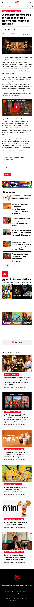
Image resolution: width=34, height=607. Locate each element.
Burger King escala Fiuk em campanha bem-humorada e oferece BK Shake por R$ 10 (15, 557)
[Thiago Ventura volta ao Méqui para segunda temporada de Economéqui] (7, 256)
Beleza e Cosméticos (12, 484)
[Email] (9, 29)
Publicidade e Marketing (11, 11)
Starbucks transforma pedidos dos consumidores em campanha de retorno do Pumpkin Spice (20, 209)
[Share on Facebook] (3, 29)
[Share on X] (6, 29)
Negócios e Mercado (12, 412)
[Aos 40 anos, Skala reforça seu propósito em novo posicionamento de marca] (17, 473)
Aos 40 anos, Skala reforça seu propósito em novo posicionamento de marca (16, 489)
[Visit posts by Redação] (3, 34)
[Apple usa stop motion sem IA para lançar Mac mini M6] (7, 198)
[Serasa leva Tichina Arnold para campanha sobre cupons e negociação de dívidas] (7, 220)
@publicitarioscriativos (16, 279)
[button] (3, 2)
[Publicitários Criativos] (17, 2)
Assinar (7, 174)
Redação (13, 33)
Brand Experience (11, 374)
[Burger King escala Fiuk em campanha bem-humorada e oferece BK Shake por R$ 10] (7, 232)
